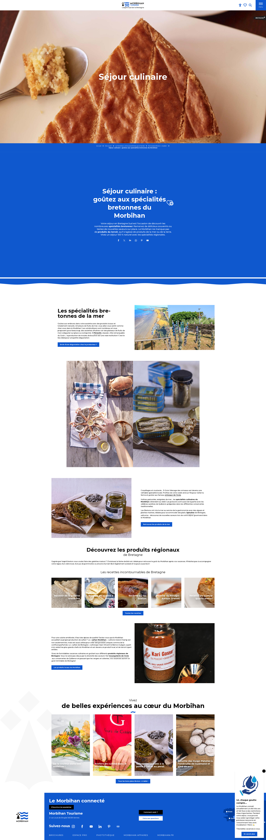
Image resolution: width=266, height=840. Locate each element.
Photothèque (105, 835)
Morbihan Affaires (136, 835)
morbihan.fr (165, 835)
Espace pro (80, 835)
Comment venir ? (151, 812)
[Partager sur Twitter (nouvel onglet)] (124, 240)
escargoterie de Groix (119, 656)
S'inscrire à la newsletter (61, 807)
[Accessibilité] (240, 5)
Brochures (56, 835)
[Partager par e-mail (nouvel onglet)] (148, 240)
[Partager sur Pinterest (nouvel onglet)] (142, 240)
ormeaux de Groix (173, 495)
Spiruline (190, 513)
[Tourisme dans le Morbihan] (133, 5)
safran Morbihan (99, 640)
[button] (250, 5)
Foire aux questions (151, 818)
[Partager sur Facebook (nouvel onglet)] (118, 240)
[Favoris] (245, 5)
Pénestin (98, 333)
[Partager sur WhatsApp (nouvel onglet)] (136, 240)
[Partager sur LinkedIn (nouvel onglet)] (130, 240)
